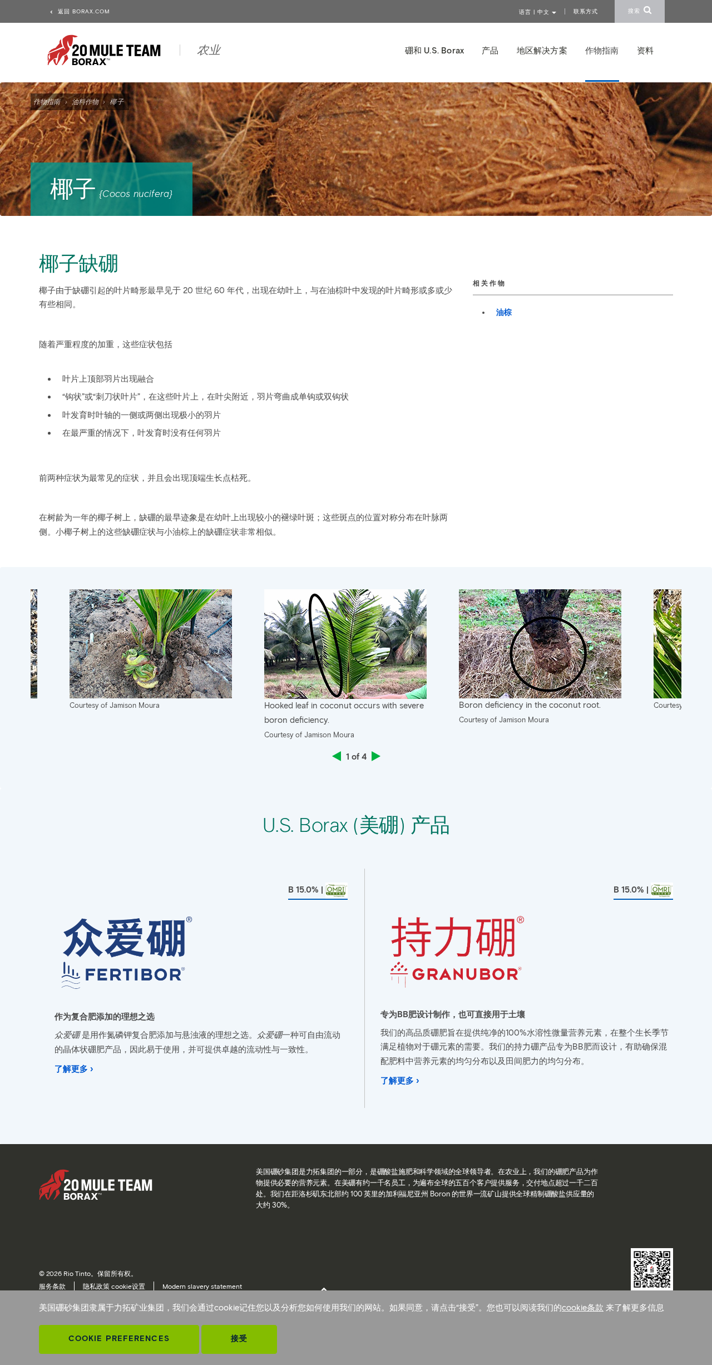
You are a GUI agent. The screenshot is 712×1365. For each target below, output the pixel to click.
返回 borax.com (83, 11)
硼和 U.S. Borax (434, 51)
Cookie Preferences (119, 1338)
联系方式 (585, 11)
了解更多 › (74, 1069)
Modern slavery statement (202, 1286)
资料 (645, 51)
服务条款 (52, 1286)
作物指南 (46, 101)
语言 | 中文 (535, 12)
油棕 (504, 312)
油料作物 (85, 101)
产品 (490, 51)
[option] (356, 668)
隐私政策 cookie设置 (114, 1286)
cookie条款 (583, 1308)
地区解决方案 (542, 51)
